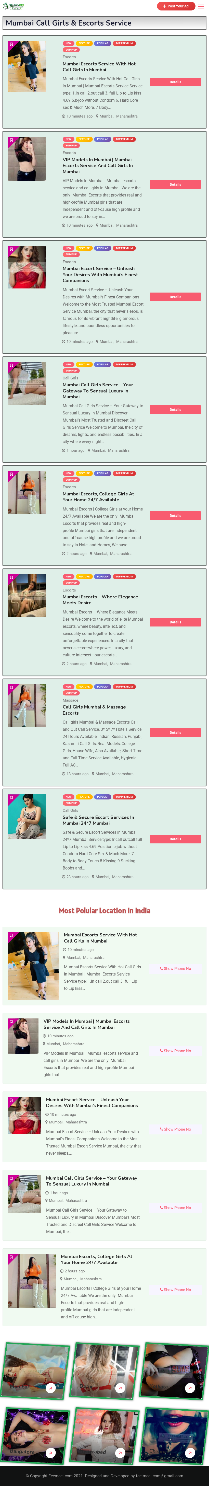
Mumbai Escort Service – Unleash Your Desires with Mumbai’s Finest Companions (100, 274)
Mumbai (106, 116)
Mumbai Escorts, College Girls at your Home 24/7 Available (98, 497)
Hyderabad (93, 1452)
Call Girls (70, 378)
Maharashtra (127, 116)
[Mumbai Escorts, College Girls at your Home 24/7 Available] (27, 492)
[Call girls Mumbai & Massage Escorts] (27, 705)
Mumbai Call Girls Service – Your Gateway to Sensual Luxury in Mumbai (98, 391)
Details (175, 82)
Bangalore (22, 1452)
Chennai (158, 1452)
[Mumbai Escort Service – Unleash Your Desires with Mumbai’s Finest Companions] (27, 267)
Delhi (86, 1386)
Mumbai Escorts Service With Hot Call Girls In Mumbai (99, 67)
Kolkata (158, 1387)
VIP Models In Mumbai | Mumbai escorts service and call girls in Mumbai (98, 166)
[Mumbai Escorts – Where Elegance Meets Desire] (27, 595)
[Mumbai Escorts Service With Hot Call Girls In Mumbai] (27, 66)
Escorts (69, 57)
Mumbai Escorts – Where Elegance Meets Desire (100, 600)
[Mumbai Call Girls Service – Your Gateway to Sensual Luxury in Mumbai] (27, 383)
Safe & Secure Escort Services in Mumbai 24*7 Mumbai (98, 820)
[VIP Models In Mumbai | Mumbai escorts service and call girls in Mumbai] (27, 159)
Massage (70, 700)
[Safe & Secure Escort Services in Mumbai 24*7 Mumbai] (27, 816)
